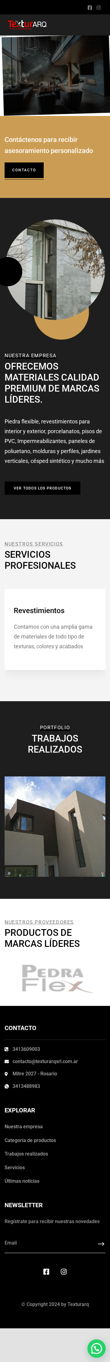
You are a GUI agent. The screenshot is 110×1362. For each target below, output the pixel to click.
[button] (96, 1348)
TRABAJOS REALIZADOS (51, 832)
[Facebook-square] (46, 1271)
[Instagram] (64, 1271)
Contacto (24, 170)
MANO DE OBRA (41, 822)
